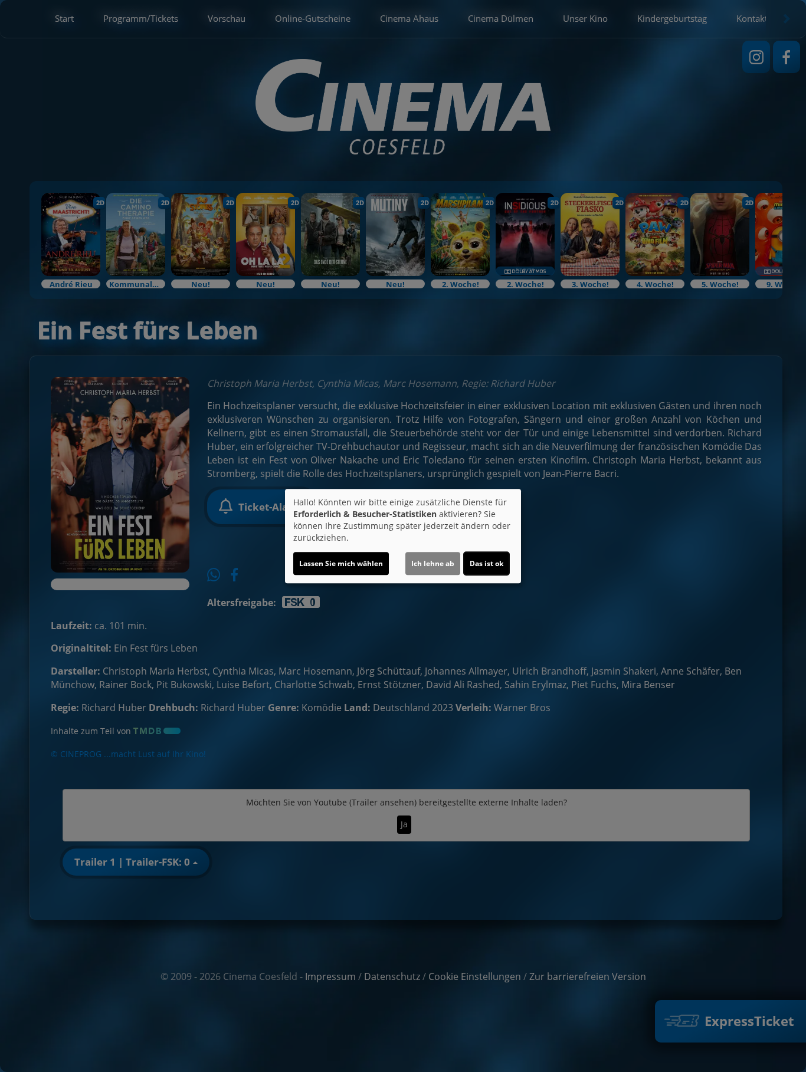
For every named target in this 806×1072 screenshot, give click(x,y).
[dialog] (403, 536)
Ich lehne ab (432, 563)
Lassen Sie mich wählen (341, 563)
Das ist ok (486, 563)
